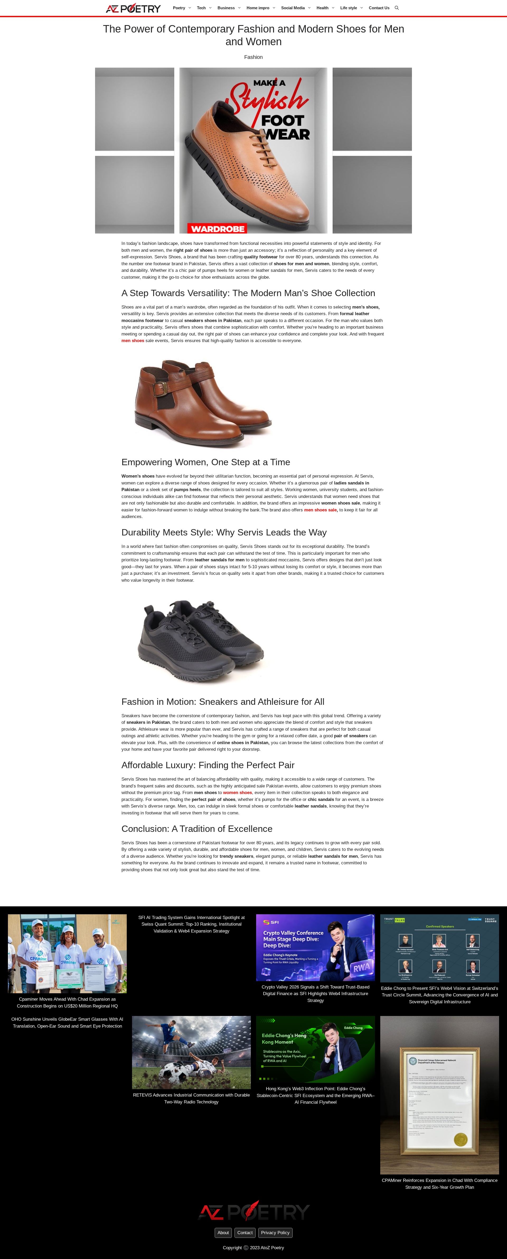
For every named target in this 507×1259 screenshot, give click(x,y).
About (223, 1232)
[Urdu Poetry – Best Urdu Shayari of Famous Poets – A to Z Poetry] (133, 8)
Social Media (293, 8)
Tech (201, 8)
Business (226, 8)
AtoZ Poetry (272, 1247)
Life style (348, 8)
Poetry (179, 8)
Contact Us (379, 8)
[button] (396, 8)
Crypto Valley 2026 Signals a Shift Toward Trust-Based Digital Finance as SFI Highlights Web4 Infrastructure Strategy (315, 994)
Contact (245, 1232)
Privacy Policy (275, 1232)
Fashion (253, 57)
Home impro (258, 8)
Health (322, 8)
